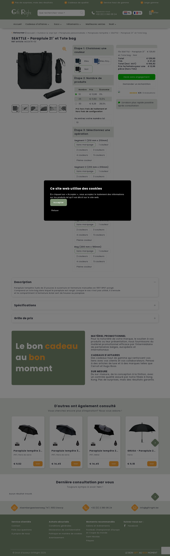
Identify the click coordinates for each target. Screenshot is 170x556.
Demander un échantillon (137, 84)
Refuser (55, 210)
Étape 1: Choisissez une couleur (90, 50)
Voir (38, 463)
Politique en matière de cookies (65, 533)
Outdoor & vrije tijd (47, 33)
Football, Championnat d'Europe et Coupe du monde (103, 531)
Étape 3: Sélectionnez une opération (92, 132)
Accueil (31, 33)
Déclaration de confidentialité (64, 529)
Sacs (56, 24)
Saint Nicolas (93, 536)
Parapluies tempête (98, 33)
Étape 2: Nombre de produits (88, 80)
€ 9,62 (17, 463)
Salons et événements (98, 525)
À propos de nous (21, 533)
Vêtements (72, 24)
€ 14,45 (56, 463)
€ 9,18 (131, 463)
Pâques (90, 540)
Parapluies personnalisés (72, 33)
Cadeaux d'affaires (36, 24)
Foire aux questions (22, 529)
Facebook (132, 525)
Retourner (19, 32)
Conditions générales (60, 525)
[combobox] (58, 12)
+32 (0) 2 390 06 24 (106, 14)
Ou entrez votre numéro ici (89, 118)
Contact (16, 525)
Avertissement (56, 537)
